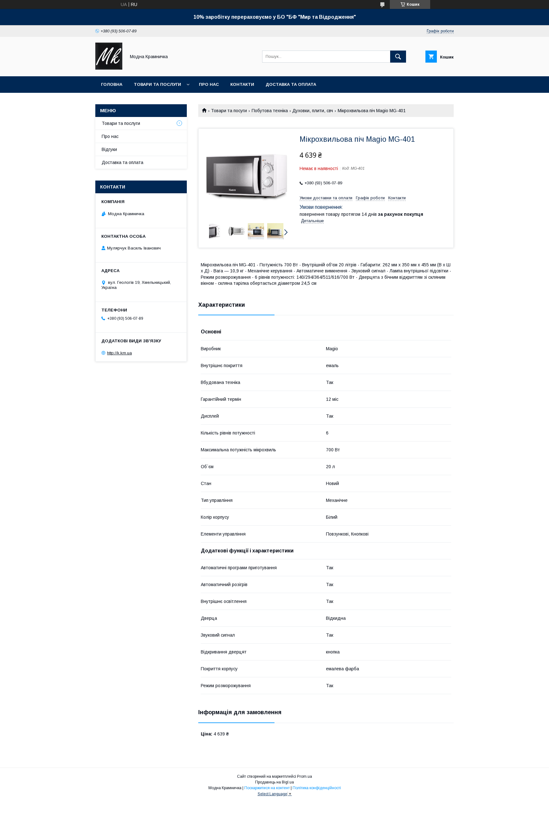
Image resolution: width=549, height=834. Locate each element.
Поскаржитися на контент (267, 788)
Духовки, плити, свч (312, 110)
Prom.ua (304, 776)
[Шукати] (398, 57)
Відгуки (109, 149)
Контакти (242, 84)
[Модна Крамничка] (108, 68)
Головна (111, 84)
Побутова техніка (270, 110)
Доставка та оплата (291, 84)
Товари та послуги (157, 84)
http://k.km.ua (119, 353)
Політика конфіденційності (317, 788)
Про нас (209, 84)
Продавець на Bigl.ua (274, 782)
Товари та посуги (229, 110)
